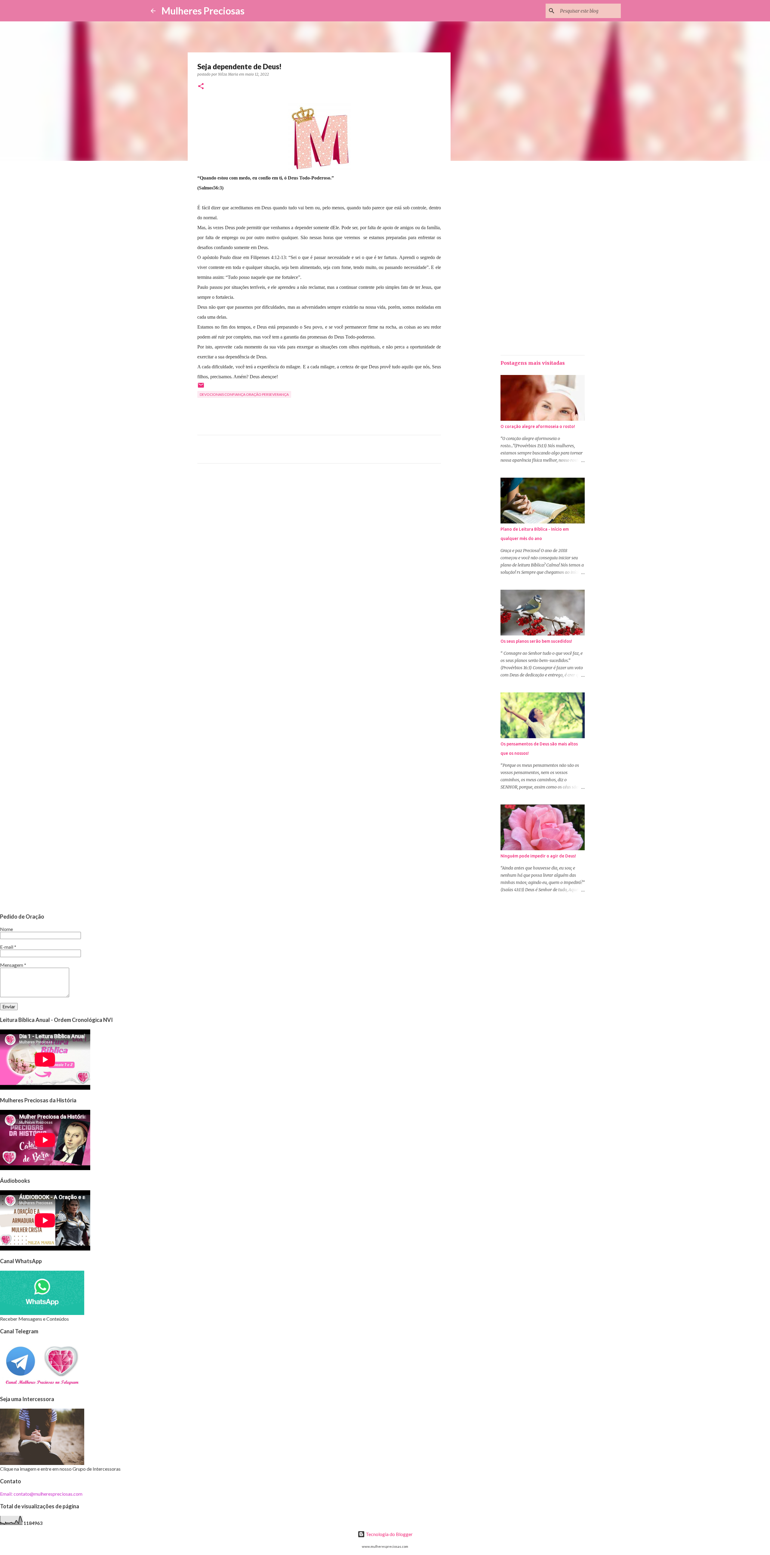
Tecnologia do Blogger (389, 1534)
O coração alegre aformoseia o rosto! (537, 426)
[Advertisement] (319, 524)
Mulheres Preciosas (203, 11)
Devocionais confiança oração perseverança (244, 394)
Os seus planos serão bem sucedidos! (536, 641)
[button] (201, 87)
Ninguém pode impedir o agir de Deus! (538, 856)
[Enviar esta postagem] (201, 387)
